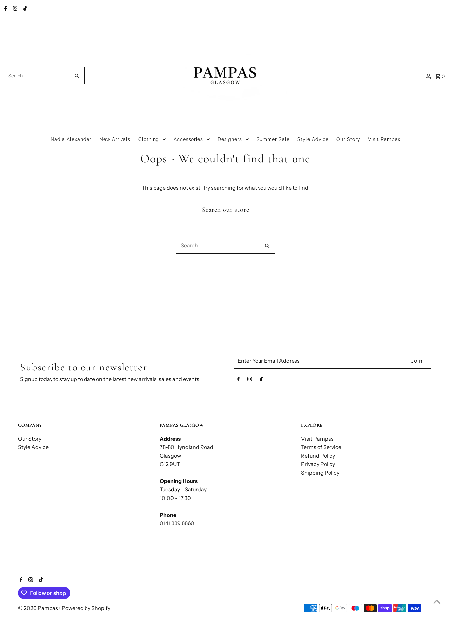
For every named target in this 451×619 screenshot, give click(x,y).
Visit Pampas (384, 139)
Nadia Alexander (71, 139)
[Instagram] (14, 9)
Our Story (348, 139)
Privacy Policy (318, 464)
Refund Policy (318, 455)
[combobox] (36, 75)
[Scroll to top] (437, 601)
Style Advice (313, 139)
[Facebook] (5, 9)
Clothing (148, 139)
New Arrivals (114, 139)
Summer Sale (273, 139)
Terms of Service (321, 447)
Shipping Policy (320, 472)
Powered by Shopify (86, 608)
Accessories (188, 139)
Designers (230, 139)
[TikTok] (24, 9)
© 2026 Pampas (38, 608)
